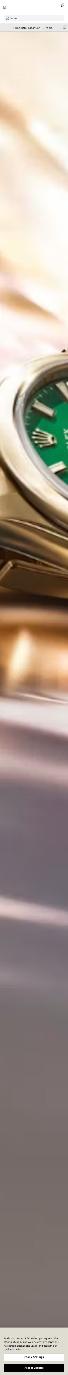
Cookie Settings (34, 1357)
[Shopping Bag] (62, 7)
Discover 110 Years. (40, 27)
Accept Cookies (34, 1368)
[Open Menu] (5, 7)
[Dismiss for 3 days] (63, 27)
